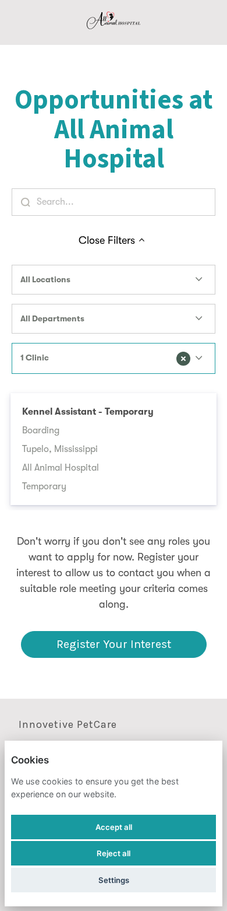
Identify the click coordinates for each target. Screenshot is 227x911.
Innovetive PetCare (68, 724)
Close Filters (107, 240)
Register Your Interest (113, 644)
